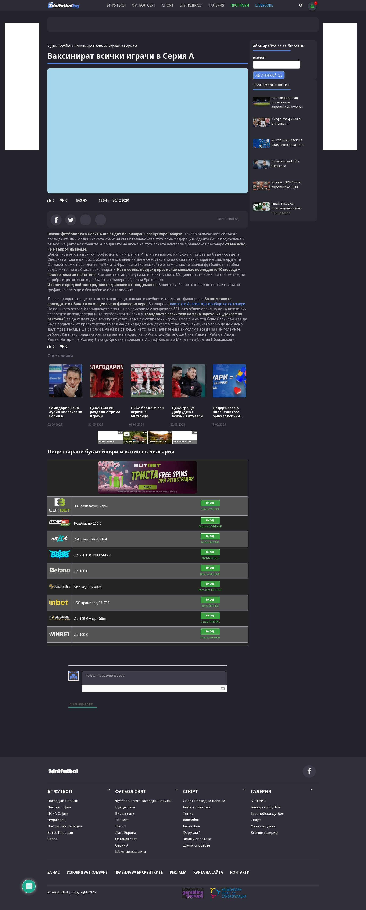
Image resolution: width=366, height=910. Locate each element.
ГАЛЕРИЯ (216, 5)
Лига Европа (125, 832)
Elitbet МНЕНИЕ (210, 509)
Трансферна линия (271, 84)
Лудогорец (56, 820)
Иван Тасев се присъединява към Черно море (287, 208)
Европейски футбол (267, 813)
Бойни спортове (197, 807)
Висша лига (124, 813)
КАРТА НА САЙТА (208, 872)
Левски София (59, 807)
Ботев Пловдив (60, 832)
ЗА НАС (53, 872)
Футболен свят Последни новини (143, 800)
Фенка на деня (263, 826)
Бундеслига (125, 807)
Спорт (256, 820)
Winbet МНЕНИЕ (210, 637)
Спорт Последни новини (204, 800)
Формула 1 (192, 832)
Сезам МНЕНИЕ (210, 621)
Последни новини (62, 800)
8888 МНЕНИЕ (210, 558)
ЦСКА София (57, 813)
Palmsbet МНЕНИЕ (210, 590)
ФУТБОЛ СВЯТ (144, 5)
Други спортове (196, 845)
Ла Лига (121, 820)
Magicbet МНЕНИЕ (210, 526)
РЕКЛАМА (178, 872)
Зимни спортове (197, 839)
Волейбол (191, 820)
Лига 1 (120, 826)
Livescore (264, 5)
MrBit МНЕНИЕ (210, 542)
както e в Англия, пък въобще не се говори (207, 304)
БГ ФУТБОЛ (116, 5)
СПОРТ (168, 5)
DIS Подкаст (191, 5)
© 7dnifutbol (57, 892)
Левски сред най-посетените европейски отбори (287, 102)
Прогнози (239, 5)
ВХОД (210, 503)
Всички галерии (264, 832)
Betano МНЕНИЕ (210, 574)
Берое (52, 839)
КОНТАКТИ (240, 872)
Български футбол (266, 807)
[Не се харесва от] (62, 200)
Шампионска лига (130, 851)
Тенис (188, 813)
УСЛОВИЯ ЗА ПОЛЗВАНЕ (87, 872)
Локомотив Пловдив (64, 826)
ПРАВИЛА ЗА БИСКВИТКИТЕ (139, 872)
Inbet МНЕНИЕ (210, 606)
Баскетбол (191, 826)
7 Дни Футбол (59, 46)
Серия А (121, 845)
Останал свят (126, 839)
